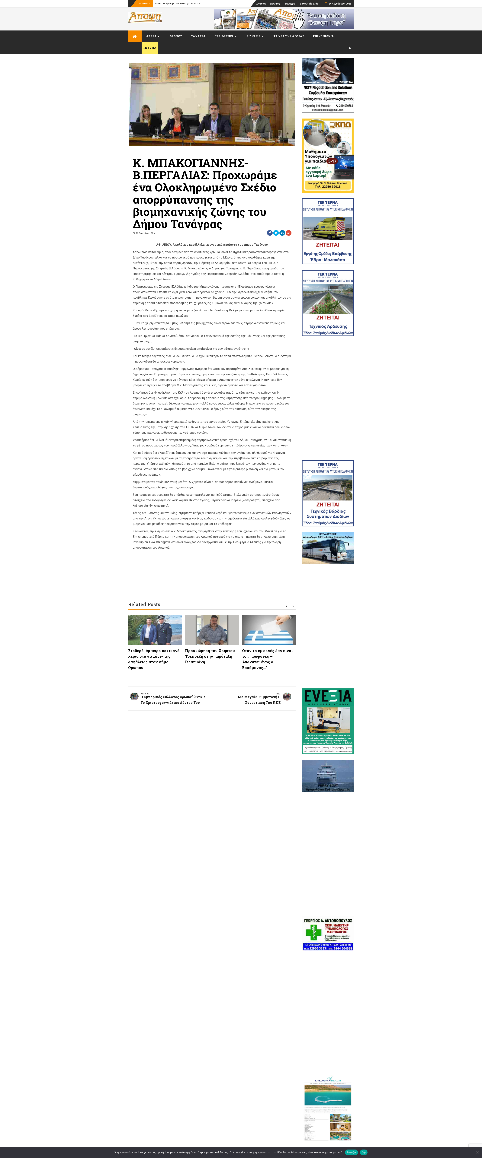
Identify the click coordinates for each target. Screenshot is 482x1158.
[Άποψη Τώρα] (135, 36)
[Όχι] (477, 1152)
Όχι (364, 1152)
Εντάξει (351, 1152)
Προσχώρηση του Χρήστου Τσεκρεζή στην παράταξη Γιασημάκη (210, 656)
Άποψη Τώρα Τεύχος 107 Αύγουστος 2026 (178, 3)
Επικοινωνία (323, 36)
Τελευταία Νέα (309, 3)
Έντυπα (261, 3)
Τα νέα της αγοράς (289, 36)
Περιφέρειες (224, 36)
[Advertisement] (328, 398)
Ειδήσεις (253, 36)
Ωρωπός (275, 3)
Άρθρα (151, 36)
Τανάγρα (289, 3)
